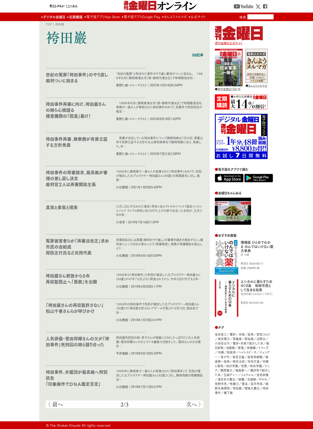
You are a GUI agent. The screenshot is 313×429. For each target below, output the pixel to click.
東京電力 (224, 338)
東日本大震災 (226, 379)
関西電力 (226, 370)
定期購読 (76, 16)
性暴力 (234, 383)
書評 (233, 334)
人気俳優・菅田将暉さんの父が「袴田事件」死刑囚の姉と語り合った (77, 341)
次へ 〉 (193, 404)
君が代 (225, 356)
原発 (251, 334)
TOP (49, 24)
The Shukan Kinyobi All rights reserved (80, 425)
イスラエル (247, 374)
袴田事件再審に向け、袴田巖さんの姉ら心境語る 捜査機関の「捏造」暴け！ (76, 110)
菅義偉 (237, 338)
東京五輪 (238, 356)
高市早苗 (257, 383)
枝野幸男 (221, 383)
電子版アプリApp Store (103, 16)
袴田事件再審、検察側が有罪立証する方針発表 (77, 141)
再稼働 (251, 347)
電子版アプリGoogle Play (142, 16)
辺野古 (261, 338)
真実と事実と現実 (62, 207)
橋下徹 (228, 392)
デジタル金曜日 (54, 16)
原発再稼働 (254, 356)
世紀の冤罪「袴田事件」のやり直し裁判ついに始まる (77, 77)
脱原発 (231, 352)
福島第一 (241, 370)
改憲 (244, 365)
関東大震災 (252, 388)
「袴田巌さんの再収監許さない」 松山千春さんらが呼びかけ (77, 308)
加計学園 (232, 365)
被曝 (241, 379)
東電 (241, 347)
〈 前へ (55, 404)
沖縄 (221, 352)
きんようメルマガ (175, 16)
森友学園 (256, 365)
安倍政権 (262, 374)
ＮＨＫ (263, 379)
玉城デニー (231, 374)
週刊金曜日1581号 (229, 89)
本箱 (242, 334)
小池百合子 (222, 343)
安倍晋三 (221, 334)
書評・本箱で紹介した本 (248, 343)
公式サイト (198, 16)
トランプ (263, 347)
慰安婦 (249, 338)
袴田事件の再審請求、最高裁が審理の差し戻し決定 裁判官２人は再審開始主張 (77, 178)
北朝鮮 (251, 379)
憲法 (245, 383)
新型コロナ (263, 334)
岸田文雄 (254, 361)
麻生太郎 (239, 361)
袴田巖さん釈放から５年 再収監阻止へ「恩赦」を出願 (71, 278)
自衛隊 (230, 347)
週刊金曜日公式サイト (229, 42)
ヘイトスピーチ (247, 352)
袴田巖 (237, 388)
